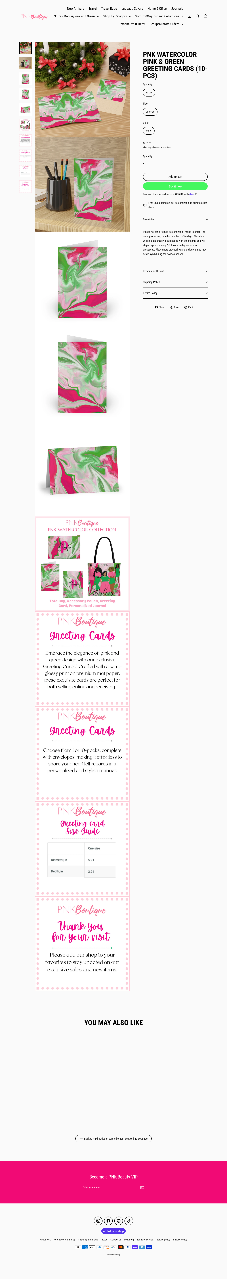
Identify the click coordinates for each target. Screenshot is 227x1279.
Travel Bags (109, 8)
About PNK (45, 1239)
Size (145, 103)
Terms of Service (145, 1239)
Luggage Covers (132, 8)
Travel (93, 8)
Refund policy (163, 1239)
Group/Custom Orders (165, 24)
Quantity (147, 84)
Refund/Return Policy (64, 1239)
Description (149, 219)
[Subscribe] (141, 1187)
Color (146, 122)
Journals (177, 8)
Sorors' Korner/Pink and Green (75, 16)
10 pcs (149, 92)
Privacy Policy (180, 1239)
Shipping (147, 147)
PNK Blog (129, 1239)
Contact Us (115, 1239)
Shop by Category (115, 16)
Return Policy (150, 293)
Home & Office (157, 8)
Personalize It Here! (132, 24)
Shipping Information (88, 1239)
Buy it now (175, 186)
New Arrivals (75, 8)
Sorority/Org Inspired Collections (157, 16)
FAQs (104, 1239)
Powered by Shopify (113, 1255)
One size (150, 111)
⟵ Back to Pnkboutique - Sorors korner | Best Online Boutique (113, 1138)
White (148, 130)
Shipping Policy (151, 282)
